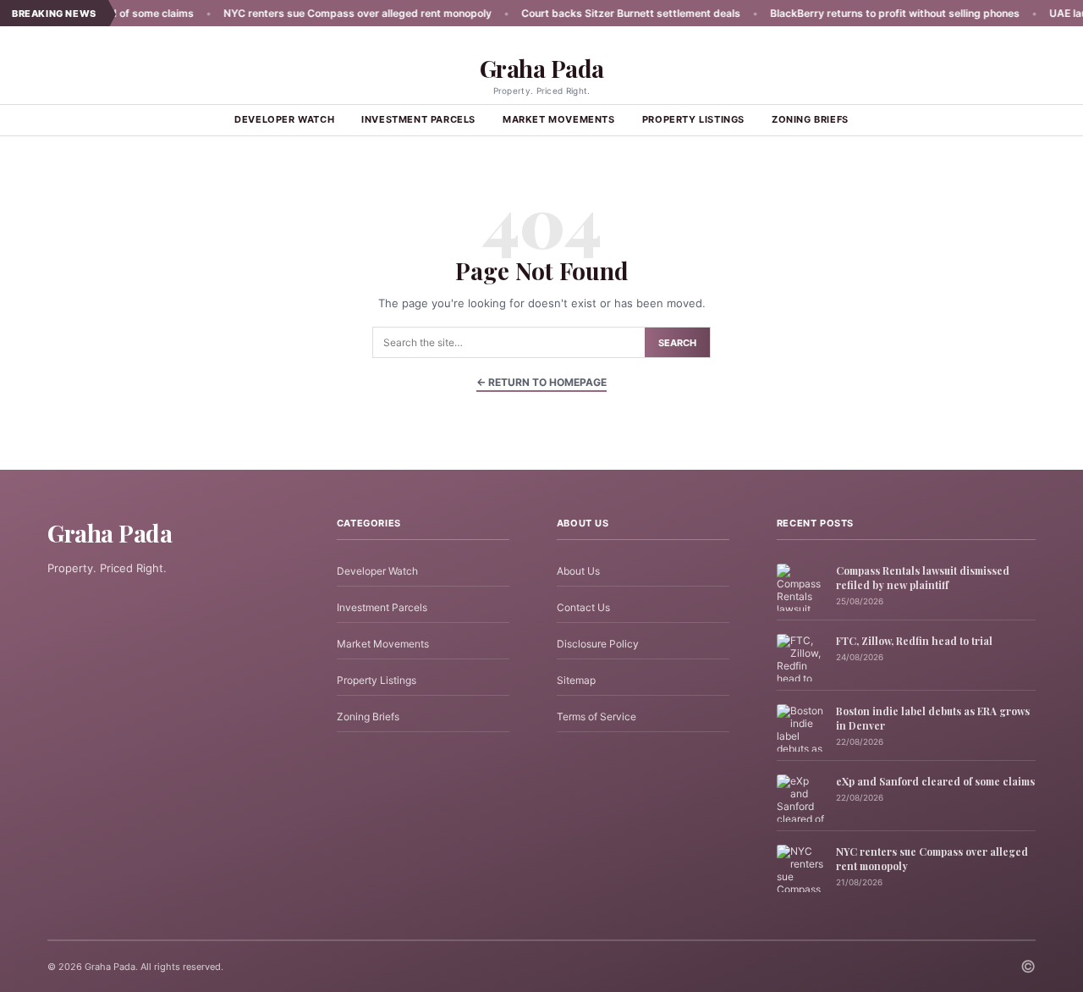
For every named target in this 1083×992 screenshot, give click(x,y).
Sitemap (576, 680)
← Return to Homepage (541, 382)
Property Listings (693, 119)
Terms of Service (596, 716)
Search (677, 343)
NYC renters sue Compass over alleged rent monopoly (327, 13)
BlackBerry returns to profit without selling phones (864, 13)
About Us (578, 571)
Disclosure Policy (598, 643)
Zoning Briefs (810, 119)
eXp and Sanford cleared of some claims (935, 781)
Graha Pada (542, 68)
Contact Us (583, 607)
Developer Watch (284, 119)
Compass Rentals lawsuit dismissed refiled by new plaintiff (922, 578)
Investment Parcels (418, 119)
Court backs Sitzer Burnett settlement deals (600, 13)
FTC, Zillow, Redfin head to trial (914, 641)
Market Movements (559, 119)
